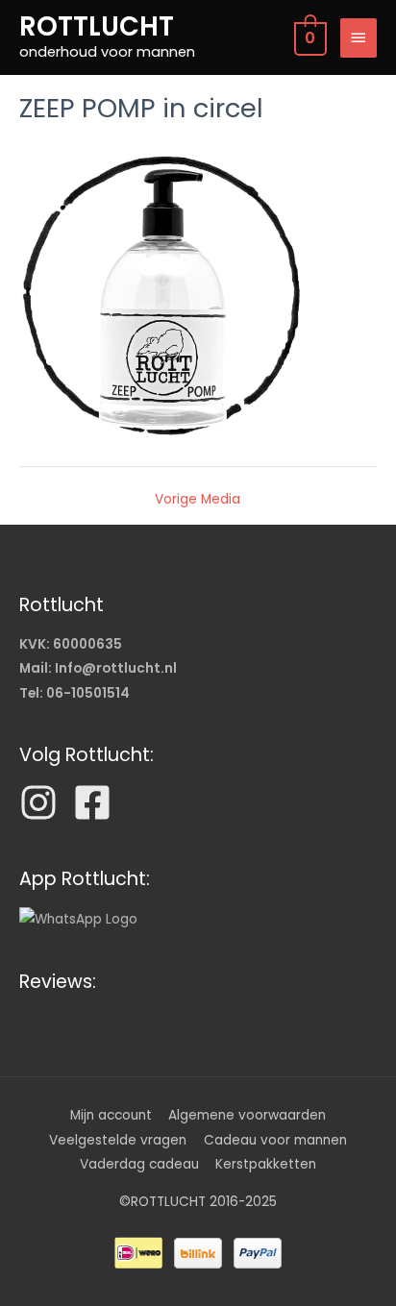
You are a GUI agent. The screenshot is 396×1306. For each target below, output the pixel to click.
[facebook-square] (98, 802)
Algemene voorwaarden (247, 1115)
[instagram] (44, 802)
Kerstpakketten (265, 1164)
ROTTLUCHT (96, 26)
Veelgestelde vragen (117, 1140)
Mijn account (111, 1115)
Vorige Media (197, 499)
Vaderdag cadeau (139, 1164)
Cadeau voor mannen (275, 1140)
